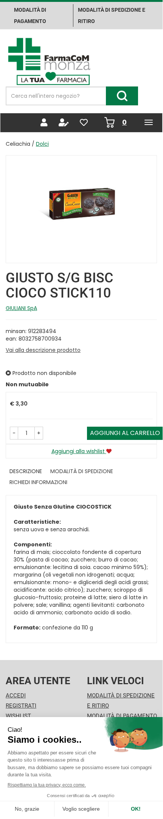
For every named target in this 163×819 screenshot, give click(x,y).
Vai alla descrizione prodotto (43, 350)
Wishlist (18, 716)
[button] (14, 433)
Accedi (16, 695)
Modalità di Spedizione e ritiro (111, 15)
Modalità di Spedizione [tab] (81, 471)
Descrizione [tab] (25, 471)
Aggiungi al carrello (125, 433)
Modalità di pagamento (30, 15)
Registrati (21, 705)
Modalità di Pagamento (122, 716)
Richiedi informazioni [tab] (38, 482)
